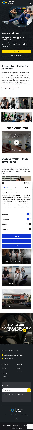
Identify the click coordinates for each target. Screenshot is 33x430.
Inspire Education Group (11, 425)
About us (4, 368)
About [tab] (27, 187)
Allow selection (16, 241)
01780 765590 (8, 358)
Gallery (18, 368)
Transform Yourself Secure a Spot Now (16, 327)
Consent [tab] (6, 187)
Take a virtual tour (16, 55)
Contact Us (19, 371)
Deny (16, 245)
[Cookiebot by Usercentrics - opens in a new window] (24, 183)
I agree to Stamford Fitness (13, 394)
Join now (16, 51)
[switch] (29, 219)
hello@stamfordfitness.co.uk (13, 355)
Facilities (4, 376)
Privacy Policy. (19, 394)
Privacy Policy (14, 414)
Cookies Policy (24, 414)
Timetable (4, 371)
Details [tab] (17, 187)
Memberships (5, 373)
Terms (6, 414)
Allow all (16, 236)
